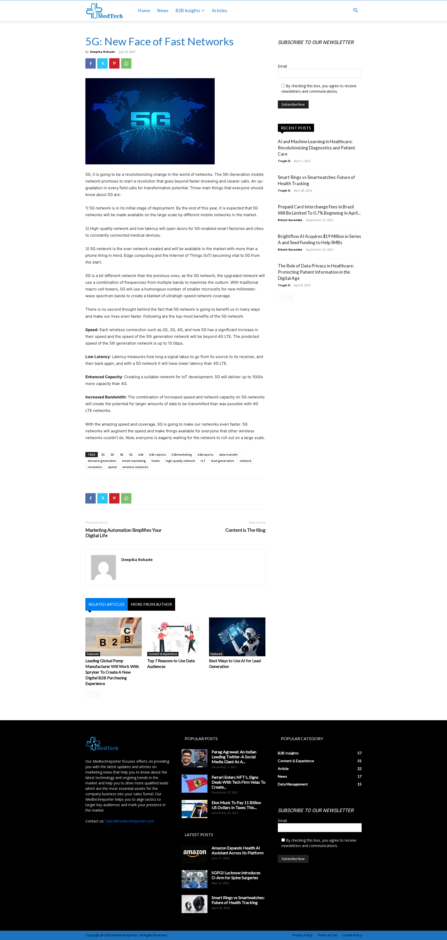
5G (131, 454)
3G (112, 454)
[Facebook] (90, 63)
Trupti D (284, 161)
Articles (219, 10)
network (245, 461)
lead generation (222, 461)
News (162, 10)
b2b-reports (157, 454)
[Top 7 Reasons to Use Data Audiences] (175, 636)
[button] (355, 11)
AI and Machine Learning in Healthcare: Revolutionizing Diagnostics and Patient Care (316, 148)
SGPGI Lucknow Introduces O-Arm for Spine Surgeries (236, 875)
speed (112, 467)
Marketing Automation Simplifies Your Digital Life (123, 532)
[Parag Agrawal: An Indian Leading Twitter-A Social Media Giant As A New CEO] (194, 758)
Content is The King (245, 530)
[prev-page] (88, 694)
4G (121, 454)
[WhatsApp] (126, 63)
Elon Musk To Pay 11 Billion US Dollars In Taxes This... (236, 805)
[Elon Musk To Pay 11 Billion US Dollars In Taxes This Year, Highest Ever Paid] (194, 809)
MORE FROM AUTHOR (151, 604)
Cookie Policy (352, 935)
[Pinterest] (114, 63)
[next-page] (97, 694)
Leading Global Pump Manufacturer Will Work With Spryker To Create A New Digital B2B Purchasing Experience (112, 672)
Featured (93, 654)
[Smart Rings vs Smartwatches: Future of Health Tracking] (194, 904)
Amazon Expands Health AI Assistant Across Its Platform (238, 850)
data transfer (228, 454)
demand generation (102, 461)
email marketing (134, 461)
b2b (141, 454)
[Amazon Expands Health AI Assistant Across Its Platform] (194, 854)
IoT (203, 461)
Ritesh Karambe (290, 220)
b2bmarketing (182, 454)
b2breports (205, 454)
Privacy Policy (302, 935)
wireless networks (135, 467)
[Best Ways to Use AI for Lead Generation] (237, 636)
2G (103, 454)
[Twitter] (102, 63)
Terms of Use (327, 935)
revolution (95, 467)
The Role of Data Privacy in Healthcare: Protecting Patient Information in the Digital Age (316, 272)
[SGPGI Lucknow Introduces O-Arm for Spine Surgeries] (194, 879)
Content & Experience (163, 654)
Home (144, 10)
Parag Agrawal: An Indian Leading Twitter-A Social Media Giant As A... (234, 756)
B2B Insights (188, 10)
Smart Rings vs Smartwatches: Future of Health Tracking (238, 900)
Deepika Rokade (102, 52)
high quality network (180, 461)
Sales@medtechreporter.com (129, 821)
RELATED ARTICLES (106, 604)
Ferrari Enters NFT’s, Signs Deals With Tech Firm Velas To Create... (238, 782)
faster (156, 461)
